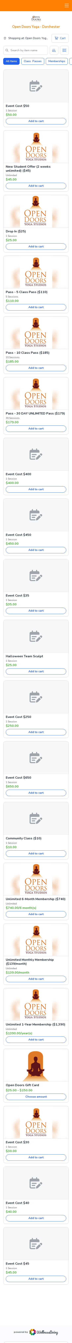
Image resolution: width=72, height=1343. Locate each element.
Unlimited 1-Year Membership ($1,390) (35, 1024)
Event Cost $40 (17, 1203)
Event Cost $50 (17, 106)
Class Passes (33, 61)
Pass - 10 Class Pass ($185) (28, 353)
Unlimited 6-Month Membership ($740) (36, 899)
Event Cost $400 (18, 474)
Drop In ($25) (16, 231)
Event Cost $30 (17, 1142)
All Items (11, 61)
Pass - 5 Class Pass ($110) (27, 292)
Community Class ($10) (24, 838)
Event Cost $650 (18, 778)
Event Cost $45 (17, 1264)
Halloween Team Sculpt (24, 656)
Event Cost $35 (17, 596)
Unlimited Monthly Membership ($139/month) (30, 962)
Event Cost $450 (18, 535)
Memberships (56, 61)
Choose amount (36, 1097)
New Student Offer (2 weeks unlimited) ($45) (28, 169)
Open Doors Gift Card (22, 1085)
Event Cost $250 (18, 717)
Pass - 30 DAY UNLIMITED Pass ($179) (35, 413)
